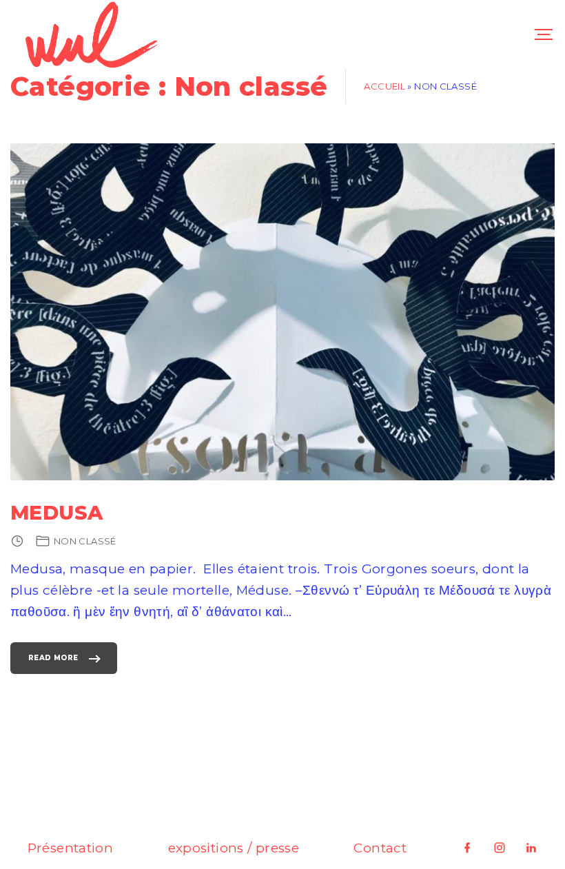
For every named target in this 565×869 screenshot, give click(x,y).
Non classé (85, 540)
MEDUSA (56, 512)
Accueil (384, 86)
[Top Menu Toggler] (543, 34)
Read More (53, 663)
